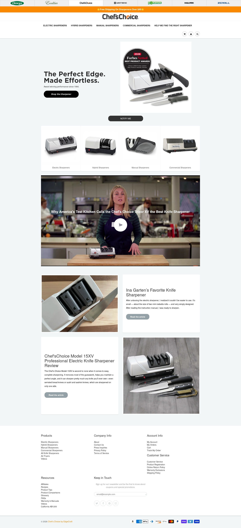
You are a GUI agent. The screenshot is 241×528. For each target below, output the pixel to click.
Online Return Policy (156, 467)
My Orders (151, 444)
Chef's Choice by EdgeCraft (60, 521)
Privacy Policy (100, 450)
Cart (149, 447)
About (96, 442)
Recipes (44, 487)
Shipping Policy (153, 472)
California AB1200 (49, 506)
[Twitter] (97, 503)
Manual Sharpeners (107, 25)
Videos (44, 458)
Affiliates (44, 484)
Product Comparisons (50, 492)
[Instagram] (115, 503)
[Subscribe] (146, 494)
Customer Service (155, 461)
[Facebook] (103, 503)
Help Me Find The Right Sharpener (173, 25)
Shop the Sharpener (61, 94)
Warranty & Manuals (50, 500)
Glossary (45, 495)
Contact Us (99, 444)
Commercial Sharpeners (136, 25)
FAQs (43, 498)
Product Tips (46, 489)
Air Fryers (45, 456)
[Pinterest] (109, 503)
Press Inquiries (100, 447)
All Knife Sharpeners (50, 453)
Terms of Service (101, 453)
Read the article (137, 316)
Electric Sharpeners (55, 25)
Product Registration (156, 464)
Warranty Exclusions (156, 470)
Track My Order (154, 450)
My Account (152, 442)
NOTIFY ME (125, 118)
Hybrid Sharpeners (81, 25)
